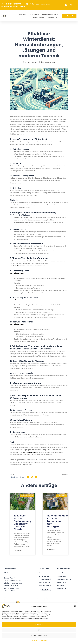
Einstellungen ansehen (39, 635)
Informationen (52, 17)
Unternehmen (34, 14)
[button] (75, 606)
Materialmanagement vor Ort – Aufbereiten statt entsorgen (60, 521)
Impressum (44, 640)
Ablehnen (39, 630)
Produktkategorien (49, 14)
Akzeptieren (39, 624)
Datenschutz (36, 640)
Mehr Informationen (17, 273)
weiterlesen (18, 550)
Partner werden (38, 17)
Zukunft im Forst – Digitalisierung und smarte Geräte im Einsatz (22, 522)
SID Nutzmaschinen (20, 266)
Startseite (23, 14)
